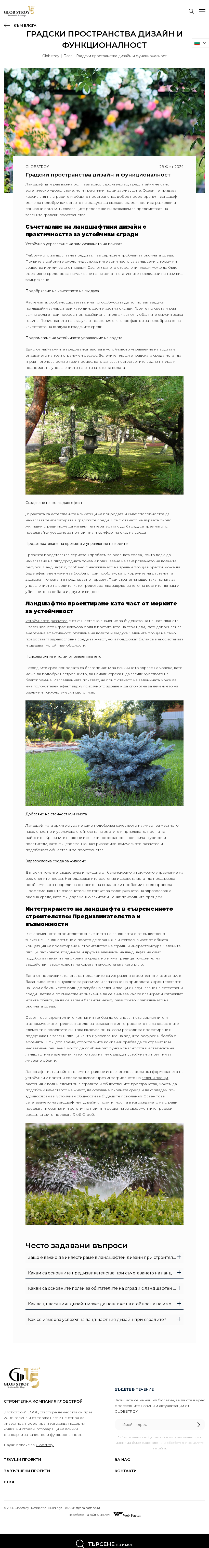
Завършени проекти (27, 1470)
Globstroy (50, 56)
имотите (111, 831)
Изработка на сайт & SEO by (90, 1515)
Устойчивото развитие (46, 620)
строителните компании (154, 975)
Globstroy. (45, 1445)
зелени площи (155, 1077)
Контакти (126, 1470)
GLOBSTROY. (126, 1411)
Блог (67, 56)
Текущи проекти (22, 1459)
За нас (122, 1459)
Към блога (24, 25)
